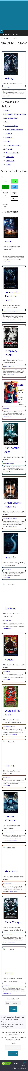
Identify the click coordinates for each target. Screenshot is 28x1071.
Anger (14, 198)
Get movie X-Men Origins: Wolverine (10, 518)
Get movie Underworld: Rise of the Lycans (11, 311)
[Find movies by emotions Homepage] (1, 31)
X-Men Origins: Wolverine (14, 129)
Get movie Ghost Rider (7, 883)
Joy (5, 181)
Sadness (5, 194)
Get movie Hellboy (6, 87)
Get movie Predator (6, 671)
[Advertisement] (14, 15)
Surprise (14, 187)
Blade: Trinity (10, 160)
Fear (5, 187)
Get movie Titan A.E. (6, 777)
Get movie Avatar (6, 253)
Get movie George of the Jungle (9, 726)
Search (13, 1009)
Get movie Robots (6, 985)
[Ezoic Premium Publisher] (6, 1064)
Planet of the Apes (11, 126)
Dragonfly (8, 133)
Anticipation (5, 205)
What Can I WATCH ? (11, 34)
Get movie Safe (6, 408)
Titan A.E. (9, 149)
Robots (8, 164)
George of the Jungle (13, 145)
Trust (14, 181)
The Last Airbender (12, 153)
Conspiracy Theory (11, 118)
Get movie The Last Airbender (8, 832)
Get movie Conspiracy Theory (8, 366)
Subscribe (13, 1053)
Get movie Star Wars (7, 620)
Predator (8, 141)
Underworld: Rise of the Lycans (15, 114)
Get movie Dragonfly (7, 569)
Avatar (7, 110)
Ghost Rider (10, 157)
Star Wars (8, 137)
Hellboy (8, 78)
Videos (16, 1063)
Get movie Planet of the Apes (8, 463)
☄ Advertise (22, 1068)
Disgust (14, 193)
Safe (6, 122)
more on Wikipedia (6, 95)
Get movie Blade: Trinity (7, 934)
